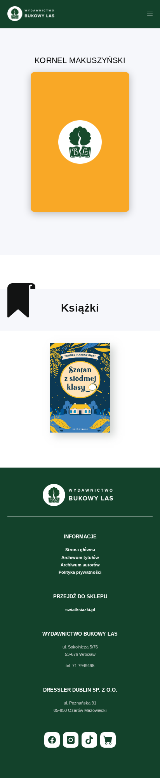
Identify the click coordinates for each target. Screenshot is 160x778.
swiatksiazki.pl (80, 609)
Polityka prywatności (80, 572)
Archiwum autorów (80, 564)
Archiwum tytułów (80, 557)
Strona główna (80, 549)
